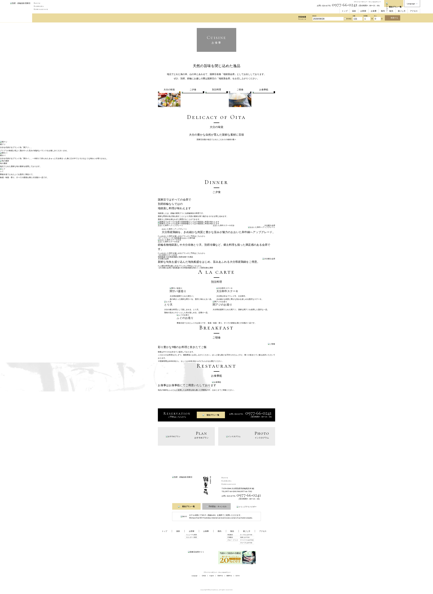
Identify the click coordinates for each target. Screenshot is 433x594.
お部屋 (363, 11)
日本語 (204, 575)
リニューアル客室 (191, 535)
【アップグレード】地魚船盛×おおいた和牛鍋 (176, 238)
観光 (391, 11)
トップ (345, 11)
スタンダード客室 (191, 537)
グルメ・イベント (232, 540)
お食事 (374, 11)
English (212, 575)
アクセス (414, 11)
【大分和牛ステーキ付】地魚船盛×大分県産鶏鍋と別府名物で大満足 (175, 256)
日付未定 (348, 19)
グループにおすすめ (246, 543)
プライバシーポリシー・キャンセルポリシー (367, 2)
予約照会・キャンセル (217, 506)
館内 (383, 11)
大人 (375, 16)
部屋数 (366, 16)
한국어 (238, 575)
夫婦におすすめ (245, 537)
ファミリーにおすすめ (247, 540)
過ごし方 (401, 11)
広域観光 (230, 537)
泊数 (354, 16)
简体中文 (220, 575)
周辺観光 (230, 535)
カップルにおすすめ (246, 535)
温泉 (354, 11)
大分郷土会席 (269, 225)
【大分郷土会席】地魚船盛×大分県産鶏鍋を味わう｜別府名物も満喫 (185, 268)
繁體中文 (229, 575)
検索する (394, 18)
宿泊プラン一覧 (395, 6)
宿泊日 (314, 16)
